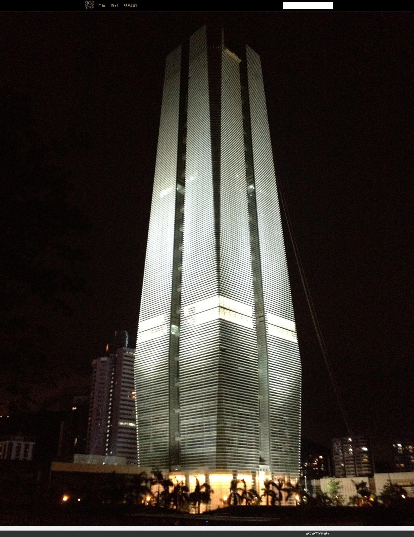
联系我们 (130, 5)
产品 (101, 5)
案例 (114, 5)
